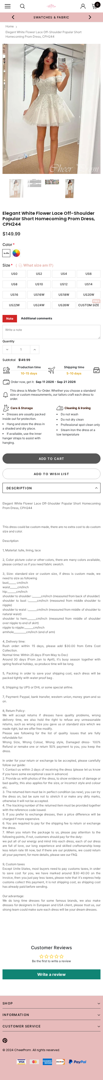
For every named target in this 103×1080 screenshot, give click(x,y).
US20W (88, 294)
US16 (14, 294)
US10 (39, 284)
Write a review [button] (51, 974)
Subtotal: (9, 360)
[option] (51, 109)
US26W (63, 305)
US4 (64, 274)
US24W (39, 305)
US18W (63, 294)
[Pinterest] (4, 1040)
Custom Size (88, 305)
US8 (14, 284)
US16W (39, 294)
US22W (14, 305)
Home (10, 26)
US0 (14, 274)
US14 (88, 284)
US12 (64, 284)
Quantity (8, 341)
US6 (89, 274)
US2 (39, 274)
